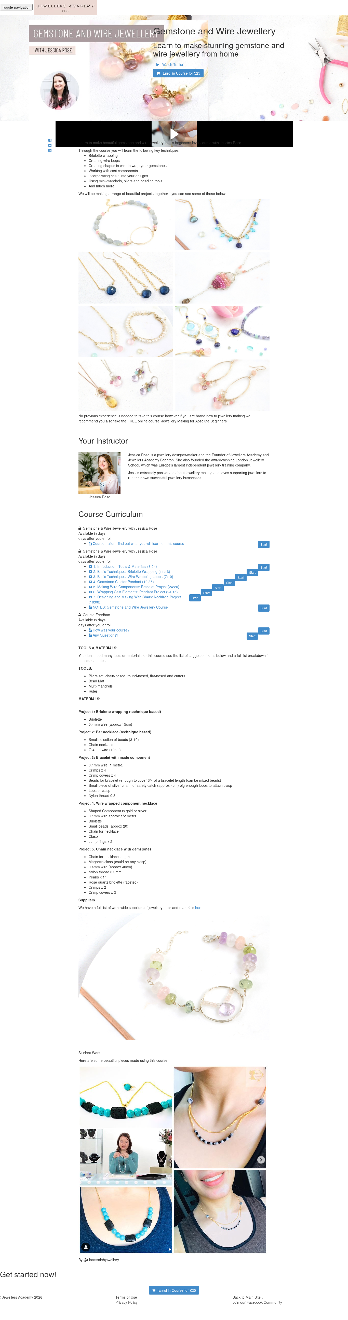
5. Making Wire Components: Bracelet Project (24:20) (136, 586)
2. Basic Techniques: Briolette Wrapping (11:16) (131, 571)
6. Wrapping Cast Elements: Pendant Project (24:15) (135, 591)
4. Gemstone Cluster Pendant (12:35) (123, 581)
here (199, 907)
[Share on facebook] (49, 140)
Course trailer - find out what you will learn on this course (138, 543)
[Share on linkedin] (49, 150)
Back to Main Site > (248, 1297)
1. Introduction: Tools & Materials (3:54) (125, 566)
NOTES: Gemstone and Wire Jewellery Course (130, 607)
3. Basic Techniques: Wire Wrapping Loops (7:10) (133, 576)
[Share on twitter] (49, 145)
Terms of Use (126, 1297)
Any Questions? (105, 635)
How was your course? (111, 629)
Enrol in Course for (180, 73)
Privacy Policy (126, 1302)
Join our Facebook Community (257, 1302)
